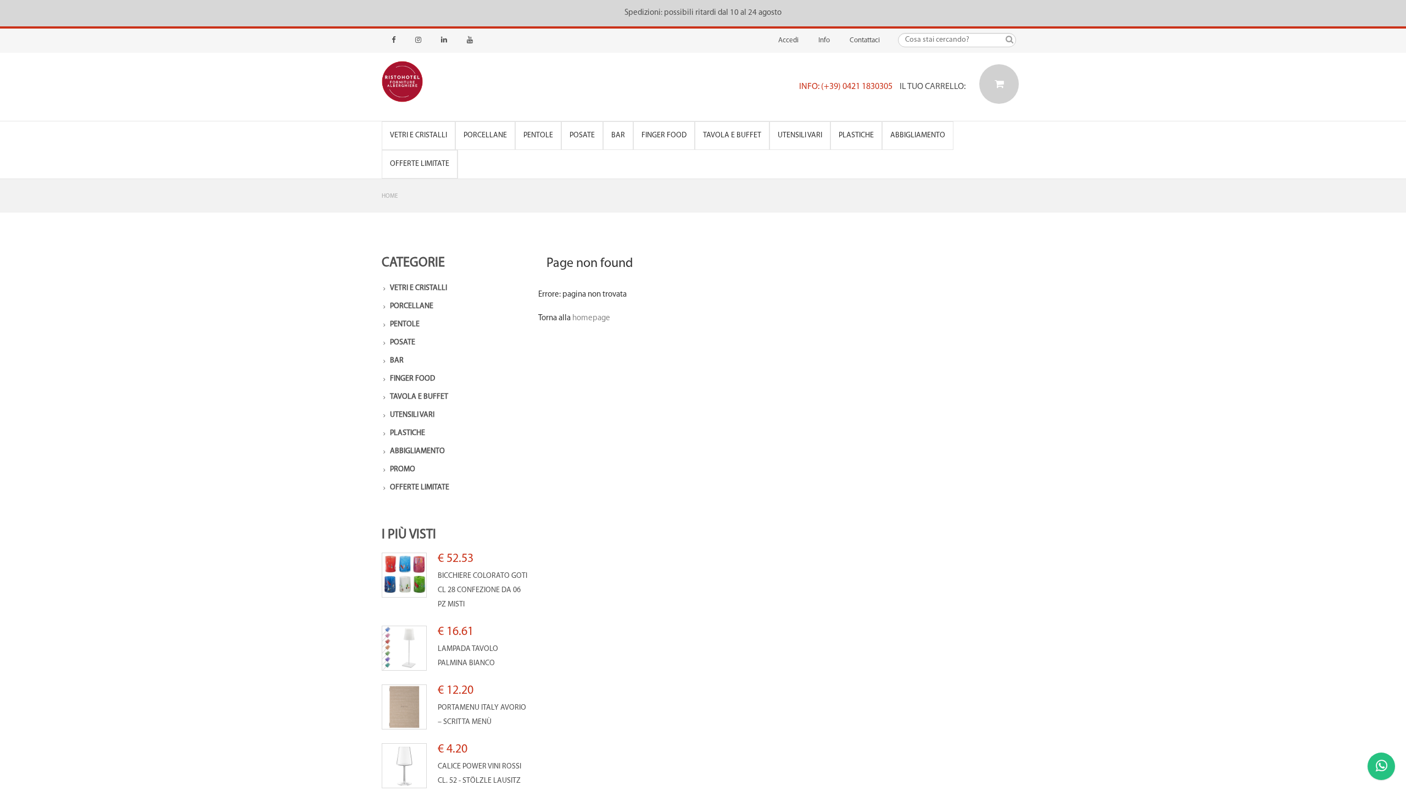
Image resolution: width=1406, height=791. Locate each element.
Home (390, 196)
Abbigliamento (917, 135)
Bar (618, 135)
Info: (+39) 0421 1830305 (845, 86)
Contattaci (865, 40)
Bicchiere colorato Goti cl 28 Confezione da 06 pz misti (482, 590)
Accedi (788, 40)
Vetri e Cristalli (418, 135)
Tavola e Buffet (732, 135)
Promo (402, 469)
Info (824, 40)
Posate (582, 135)
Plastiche (856, 135)
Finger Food (664, 135)
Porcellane (485, 135)
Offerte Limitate (419, 164)
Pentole (538, 135)
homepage (591, 318)
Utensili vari (800, 135)
